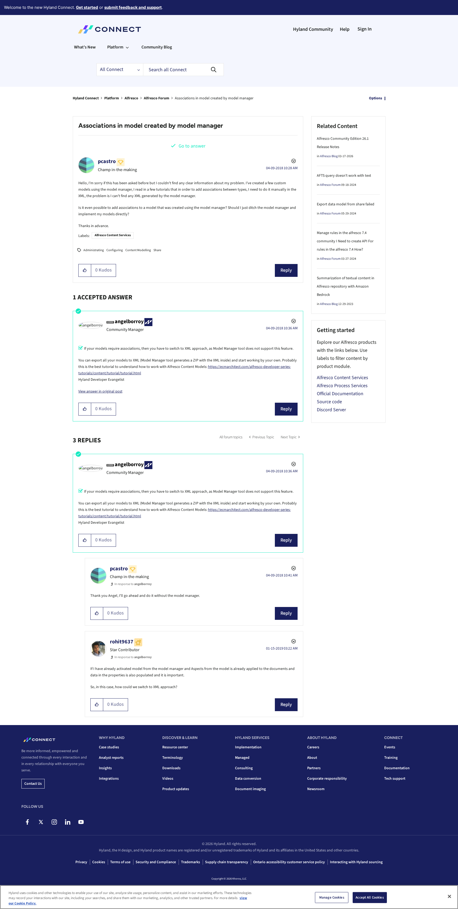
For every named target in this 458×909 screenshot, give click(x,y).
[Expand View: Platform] (127, 47)
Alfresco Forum (156, 98)
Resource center (175, 747)
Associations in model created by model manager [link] (214, 98)
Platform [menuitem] (115, 47)
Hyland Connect (86, 98)
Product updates (175, 789)
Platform (111, 98)
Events (389, 747)
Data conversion (248, 778)
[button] (85, 270)
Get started (87, 7)
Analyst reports (111, 757)
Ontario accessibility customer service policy (289, 862)
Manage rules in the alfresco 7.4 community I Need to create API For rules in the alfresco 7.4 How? (345, 241)
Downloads (171, 768)
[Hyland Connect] (109, 29)
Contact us (33, 783)
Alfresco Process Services (342, 385)
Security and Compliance (156, 862)
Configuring (114, 250)
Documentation (397, 768)
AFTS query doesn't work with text (344, 175)
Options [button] (375, 98)
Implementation (248, 747)
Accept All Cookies (370, 897)
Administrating (93, 250)
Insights (105, 768)
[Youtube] (81, 822)
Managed (242, 757)
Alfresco (131, 98)
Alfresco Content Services (113, 235)
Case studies (109, 747)
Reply (286, 270)
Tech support (394, 778)
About (312, 757)
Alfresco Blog (329, 156)
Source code (329, 401)
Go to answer (192, 146)
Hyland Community (313, 29)
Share (157, 250)
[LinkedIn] (67, 822)
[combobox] (183, 69)
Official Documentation (340, 393)
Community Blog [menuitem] (156, 47)
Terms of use (120, 862)
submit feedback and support (133, 7)
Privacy (81, 862)
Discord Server (331, 409)
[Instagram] (54, 822)
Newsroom (316, 789)
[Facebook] (27, 822)
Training (391, 757)
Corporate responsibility (327, 778)
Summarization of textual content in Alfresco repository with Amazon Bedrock (345, 286)
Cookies (98, 862)
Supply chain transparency (226, 862)
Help (344, 29)
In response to (133, 584)
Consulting (244, 768)
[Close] (449, 896)
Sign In (364, 29)
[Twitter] (41, 822)
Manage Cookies (331, 897)
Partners (314, 768)
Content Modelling (138, 250)
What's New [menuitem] (85, 47)
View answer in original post (100, 391)
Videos (167, 778)
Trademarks (190, 862)
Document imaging (250, 789)
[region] (229, 897)
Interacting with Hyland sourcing (356, 862)
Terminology (172, 757)
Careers (313, 747)
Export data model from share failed (345, 204)
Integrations (109, 778)
